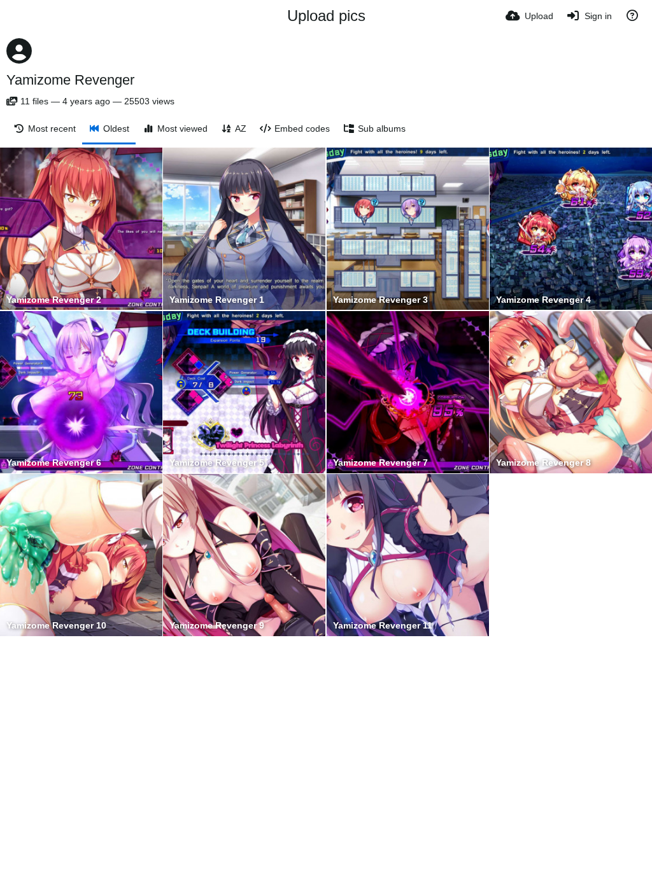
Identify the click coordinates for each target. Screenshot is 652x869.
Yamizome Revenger (70, 80)
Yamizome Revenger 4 (543, 300)
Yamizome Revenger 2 (53, 300)
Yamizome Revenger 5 (216, 463)
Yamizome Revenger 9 (216, 625)
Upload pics (326, 15)
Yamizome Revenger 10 (56, 625)
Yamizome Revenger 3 (380, 300)
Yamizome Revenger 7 (380, 463)
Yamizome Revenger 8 (543, 463)
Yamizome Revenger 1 (216, 300)
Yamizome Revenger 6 (53, 463)
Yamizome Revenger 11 (382, 625)
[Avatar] (19, 51)
